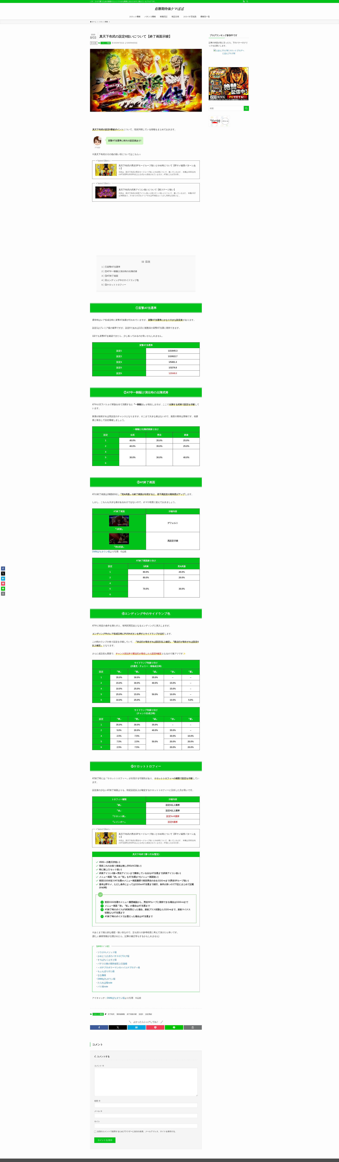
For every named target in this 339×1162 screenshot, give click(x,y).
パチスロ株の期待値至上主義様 (112, 964)
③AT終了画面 (111, 276)
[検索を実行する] (246, 108)
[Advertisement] (146, 228)
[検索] (247, 1)
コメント (99, 1066)
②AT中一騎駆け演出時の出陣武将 (121, 271)
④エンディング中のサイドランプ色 (122, 280)
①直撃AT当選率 (112, 267)
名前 (97, 1101)
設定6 (141, 1014)
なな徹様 (102, 975)
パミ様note (103, 986)
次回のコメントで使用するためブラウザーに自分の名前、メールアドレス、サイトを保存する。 (137, 1131)
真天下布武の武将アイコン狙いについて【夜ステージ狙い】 (147, 189)
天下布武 (111, 1014)
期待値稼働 (121, 1014)
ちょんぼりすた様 (106, 971)
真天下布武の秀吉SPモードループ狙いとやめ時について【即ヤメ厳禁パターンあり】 (157, 167)
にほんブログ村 (228, 53)
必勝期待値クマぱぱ (169, 8)
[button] (99, 1027)
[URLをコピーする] (193, 1027)
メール (98, 1111)
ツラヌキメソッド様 (107, 952)
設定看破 (148, 1014)
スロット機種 (105, 43)
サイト (97, 1121)
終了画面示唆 (132, 1014)
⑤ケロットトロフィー (115, 285)
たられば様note (105, 983)
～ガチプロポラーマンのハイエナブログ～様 (119, 967)
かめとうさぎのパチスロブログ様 (113, 956)
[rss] (244, 1)
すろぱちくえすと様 (107, 960)
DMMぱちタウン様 (101, 551)
